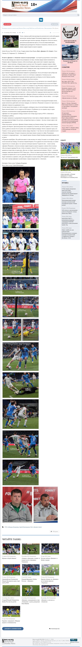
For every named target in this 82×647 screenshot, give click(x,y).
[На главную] (21, 5)
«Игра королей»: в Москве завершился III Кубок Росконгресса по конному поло (69, 175)
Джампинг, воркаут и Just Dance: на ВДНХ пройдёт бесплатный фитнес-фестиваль (69, 90)
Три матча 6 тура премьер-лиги (69, 157)
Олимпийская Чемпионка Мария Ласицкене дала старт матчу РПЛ (11, 581)
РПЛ (6, 527)
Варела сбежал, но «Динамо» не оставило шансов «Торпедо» (50, 581)
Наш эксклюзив (48, 28)
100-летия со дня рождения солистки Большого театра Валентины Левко (69, 211)
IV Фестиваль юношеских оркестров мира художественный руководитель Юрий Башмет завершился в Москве (70, 192)
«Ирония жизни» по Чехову (69, 98)
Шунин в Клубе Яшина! (9, 558)
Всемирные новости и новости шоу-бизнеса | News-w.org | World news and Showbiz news (23, 28)
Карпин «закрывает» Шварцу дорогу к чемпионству (11, 621)
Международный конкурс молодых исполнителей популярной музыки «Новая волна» (69, 202)
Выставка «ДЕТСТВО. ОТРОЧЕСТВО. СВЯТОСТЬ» (69, 82)
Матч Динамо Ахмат (36, 527)
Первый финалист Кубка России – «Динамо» (29, 580)
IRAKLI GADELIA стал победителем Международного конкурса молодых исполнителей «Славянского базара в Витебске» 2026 (69, 234)
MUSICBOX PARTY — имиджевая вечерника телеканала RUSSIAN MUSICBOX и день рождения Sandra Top (70, 222)
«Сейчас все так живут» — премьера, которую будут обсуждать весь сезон (69, 74)
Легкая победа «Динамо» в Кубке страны (49, 559)
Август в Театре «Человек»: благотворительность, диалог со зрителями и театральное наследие (70, 105)
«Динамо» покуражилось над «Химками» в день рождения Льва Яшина (31, 601)
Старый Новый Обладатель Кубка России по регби (10, 601)
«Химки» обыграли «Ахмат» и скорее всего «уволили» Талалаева (31, 560)
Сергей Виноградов (24, 527)
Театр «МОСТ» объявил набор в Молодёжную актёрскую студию (70, 129)
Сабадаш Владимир (13, 527)
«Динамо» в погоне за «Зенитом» (47, 601)
